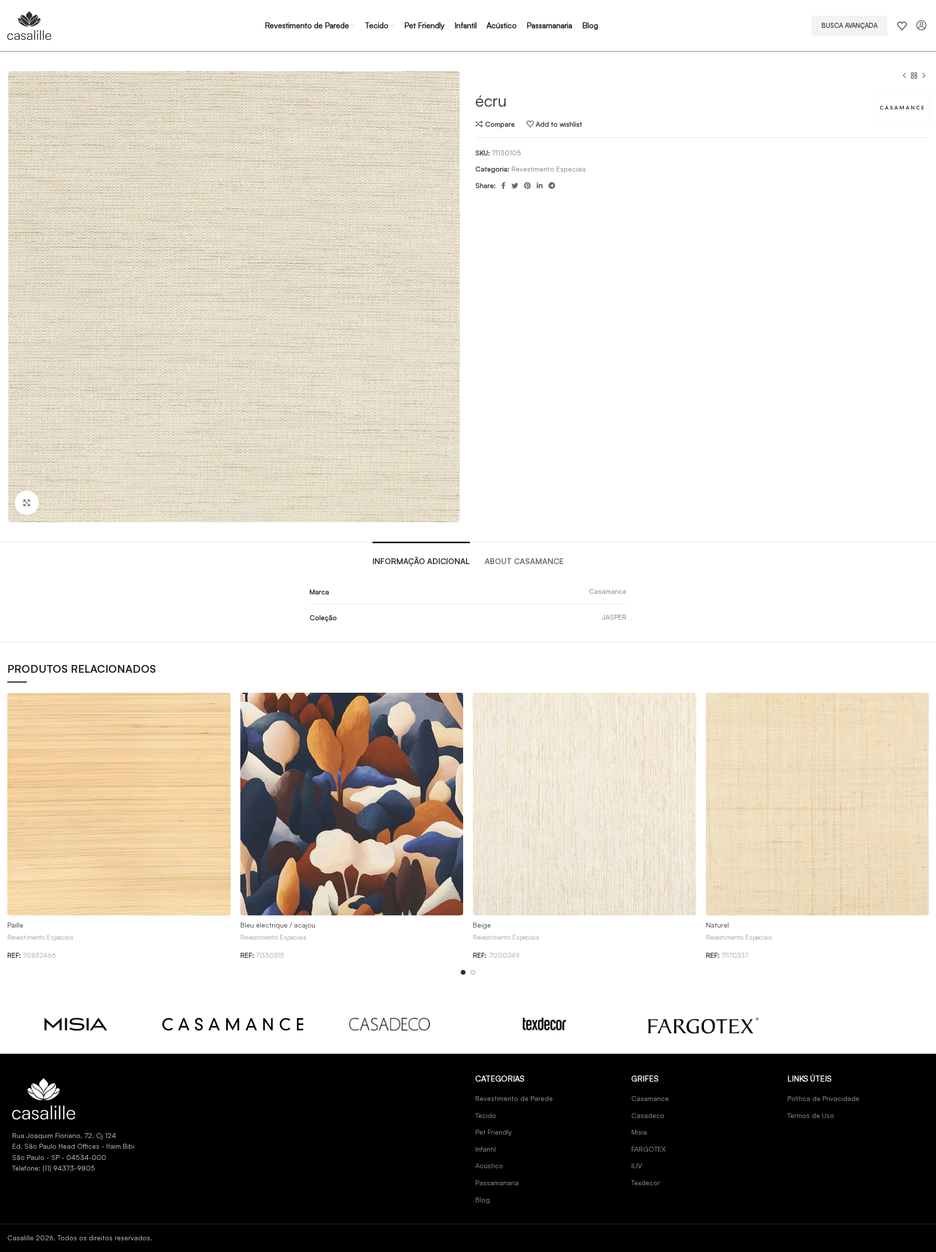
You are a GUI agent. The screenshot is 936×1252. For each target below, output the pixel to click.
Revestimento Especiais (548, 169)
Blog (482, 1199)
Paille (15, 925)
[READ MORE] (76, 1024)
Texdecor (645, 1182)
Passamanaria (497, 1182)
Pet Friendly (493, 1132)
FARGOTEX (648, 1149)
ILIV (636, 1165)
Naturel (717, 925)
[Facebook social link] (503, 185)
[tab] (421, 556)
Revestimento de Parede (514, 1098)
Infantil (485, 1149)
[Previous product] (904, 76)
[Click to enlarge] (27, 503)
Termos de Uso (810, 1115)
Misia (639, 1132)
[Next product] (924, 76)
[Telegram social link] (552, 185)
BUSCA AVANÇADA (849, 25)
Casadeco (647, 1115)
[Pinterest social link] (527, 185)
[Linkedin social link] (540, 185)
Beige (482, 925)
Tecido (485, 1115)
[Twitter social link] (514, 185)
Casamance (650, 1098)
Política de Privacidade (823, 1098)
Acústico (489, 1165)
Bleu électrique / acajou (277, 925)
